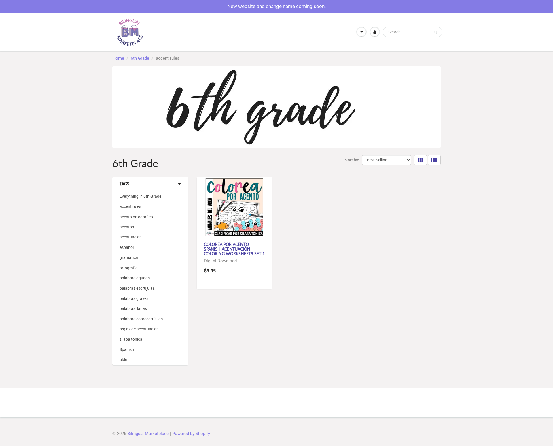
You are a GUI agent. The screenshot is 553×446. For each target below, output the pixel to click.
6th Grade (140, 58)
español (127, 247)
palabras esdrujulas (137, 288)
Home (118, 58)
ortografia (129, 268)
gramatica (129, 257)
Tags (124, 183)
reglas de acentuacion (139, 329)
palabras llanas (133, 308)
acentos (127, 227)
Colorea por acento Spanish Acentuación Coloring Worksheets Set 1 (234, 249)
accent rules (130, 206)
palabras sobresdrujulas (141, 319)
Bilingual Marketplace (148, 433)
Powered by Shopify (191, 433)
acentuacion (131, 237)
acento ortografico (136, 216)
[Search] (435, 32)
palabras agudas (135, 278)
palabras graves (134, 298)
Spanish (127, 349)
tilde (123, 359)
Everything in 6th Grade (140, 196)
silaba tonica (131, 339)
